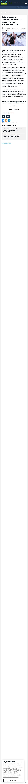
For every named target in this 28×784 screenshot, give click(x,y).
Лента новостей (6, 782)
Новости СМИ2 (6, 143)
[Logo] (4, 3)
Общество (8, 12)
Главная (3, 12)
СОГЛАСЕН (13, 780)
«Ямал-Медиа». (19, 102)
